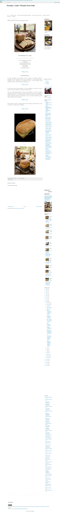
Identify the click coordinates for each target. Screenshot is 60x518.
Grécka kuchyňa (48, 416)
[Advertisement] (29, 11)
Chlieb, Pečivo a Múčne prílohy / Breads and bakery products (48, 141)
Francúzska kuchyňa (48, 409)
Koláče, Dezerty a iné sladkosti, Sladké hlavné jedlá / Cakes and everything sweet (49, 145)
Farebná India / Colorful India (46, 15)
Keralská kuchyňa (49, 430)
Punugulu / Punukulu (50, 267)
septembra (49, 307)
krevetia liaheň (48, 468)
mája (48, 351)
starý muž (47, 477)
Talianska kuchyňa (49, 448)
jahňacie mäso (48, 461)
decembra (48, 302)
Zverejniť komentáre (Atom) (19, 208)
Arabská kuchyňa (49, 399)
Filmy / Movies (9, 16)
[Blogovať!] (21, 178)
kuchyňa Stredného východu (47, 471)
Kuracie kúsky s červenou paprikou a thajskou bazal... (48, 337)
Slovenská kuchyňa (47, 447)
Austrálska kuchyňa (47, 402)
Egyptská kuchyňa (49, 406)
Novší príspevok (10, 206)
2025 (47, 290)
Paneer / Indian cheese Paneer (48, 128)
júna (47, 349)
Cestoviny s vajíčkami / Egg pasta (48, 316)
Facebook (47, 83)
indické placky (48, 459)
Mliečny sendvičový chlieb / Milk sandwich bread (48, 312)
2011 (47, 363)
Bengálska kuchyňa (47, 405)
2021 (47, 296)
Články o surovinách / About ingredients (49, 156)
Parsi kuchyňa (48, 437)
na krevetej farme (49, 475)
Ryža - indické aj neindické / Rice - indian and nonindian (49, 131)
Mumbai (47, 436)
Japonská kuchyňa (47, 429)
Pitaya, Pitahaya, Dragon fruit (48, 324)
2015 (47, 301)
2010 (47, 365)
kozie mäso (48, 466)
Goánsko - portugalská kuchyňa (48, 414)
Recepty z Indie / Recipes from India (21, 6)
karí (46, 463)
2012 (47, 362)
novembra (48, 304)
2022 (47, 295)
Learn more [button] (30, 0)
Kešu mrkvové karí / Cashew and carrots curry (49, 321)
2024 (47, 292)
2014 (47, 359)
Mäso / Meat (48, 120)
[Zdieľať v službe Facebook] (23, 178)
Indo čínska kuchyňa (48, 426)
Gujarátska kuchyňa (47, 419)
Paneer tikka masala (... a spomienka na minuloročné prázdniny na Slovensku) (49, 281)
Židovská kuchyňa (49, 490)
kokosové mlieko (48, 464)
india (46, 458)
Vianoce (47, 455)
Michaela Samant (18, 506)
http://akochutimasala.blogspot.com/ (21, 508)
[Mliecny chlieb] (25, 71)
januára (48, 357)
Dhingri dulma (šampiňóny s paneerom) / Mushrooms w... (49, 332)
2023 (47, 293)
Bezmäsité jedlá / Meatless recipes (49, 125)
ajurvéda (47, 456)
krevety (47, 469)
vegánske (47, 484)
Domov (8, 15)
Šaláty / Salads (48, 135)
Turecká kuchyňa (48, 453)
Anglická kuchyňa (49, 397)
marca (48, 354)
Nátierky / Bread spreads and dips (49, 138)
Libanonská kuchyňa (48, 433)
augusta (48, 309)
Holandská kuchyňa (47, 422)
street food (47, 479)
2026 (47, 289)
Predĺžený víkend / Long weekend (49, 328)
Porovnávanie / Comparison (48, 159)
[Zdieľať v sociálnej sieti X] (22, 178)
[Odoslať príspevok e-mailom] (19, 178)
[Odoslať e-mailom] (20, 178)
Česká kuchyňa (48, 485)
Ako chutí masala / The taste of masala (36, 15)
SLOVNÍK (47, 441)
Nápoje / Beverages (47, 149)
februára (48, 355)
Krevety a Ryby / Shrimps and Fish (49, 122)
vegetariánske (48, 481)
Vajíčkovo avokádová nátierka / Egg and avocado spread (48, 343)
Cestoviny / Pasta (49, 126)
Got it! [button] (1, 1)
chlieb (12, 179)
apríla (48, 352)
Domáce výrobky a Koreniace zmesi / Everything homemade (49, 152)
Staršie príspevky (39, 206)
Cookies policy (13, 16)
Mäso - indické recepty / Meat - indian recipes (48, 118)
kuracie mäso (48, 474)
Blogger (32, 511)
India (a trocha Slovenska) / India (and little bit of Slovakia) (24, 15)
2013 (47, 360)
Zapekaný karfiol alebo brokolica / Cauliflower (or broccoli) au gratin (48, 199)
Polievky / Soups (48, 134)
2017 (47, 298)
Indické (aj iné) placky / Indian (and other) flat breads (48, 114)
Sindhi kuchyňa (48, 442)
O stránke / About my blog (13, 15)
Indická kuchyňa (48, 423)
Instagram (47, 82)
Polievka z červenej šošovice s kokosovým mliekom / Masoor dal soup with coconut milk (49, 252)
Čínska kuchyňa (48, 487)
